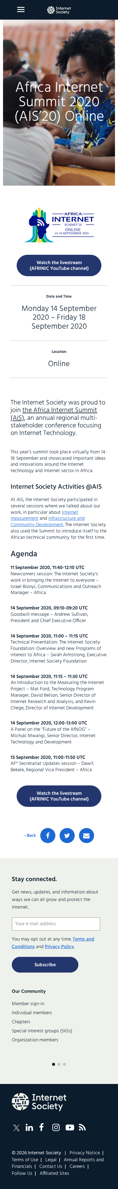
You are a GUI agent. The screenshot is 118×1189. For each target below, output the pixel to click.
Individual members (32, 1013)
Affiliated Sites (54, 1174)
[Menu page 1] (53, 1064)
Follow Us (22, 1174)
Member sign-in (28, 1004)
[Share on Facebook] (47, 835)
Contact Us (50, 1167)
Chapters (21, 1022)
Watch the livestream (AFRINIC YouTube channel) (59, 796)
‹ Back (30, 835)
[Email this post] (86, 835)
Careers (77, 1167)
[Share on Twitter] (67, 835)
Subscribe (45, 965)
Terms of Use (25, 1160)
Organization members (35, 1040)
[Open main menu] (21, 9)
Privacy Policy (59, 947)
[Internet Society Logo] (39, 1102)
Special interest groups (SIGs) (42, 1031)
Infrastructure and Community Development (48, 522)
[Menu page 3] (64, 1064)
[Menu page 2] (59, 1064)
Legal (51, 1160)
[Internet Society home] (59, 10)
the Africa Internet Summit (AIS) (54, 414)
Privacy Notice (85, 1153)
